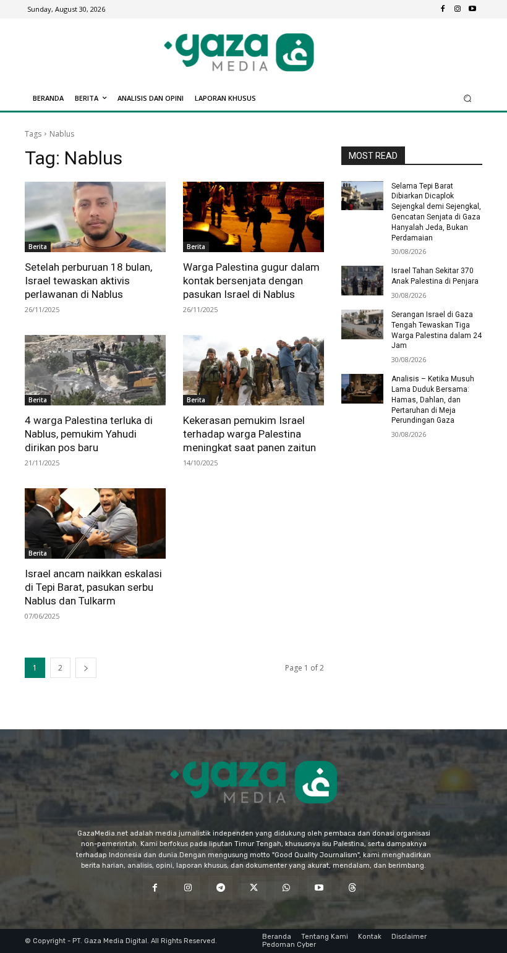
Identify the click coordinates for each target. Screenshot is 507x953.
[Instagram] (457, 9)
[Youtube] (472, 9)
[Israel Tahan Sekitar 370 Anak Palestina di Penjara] (362, 280)
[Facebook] (442, 9)
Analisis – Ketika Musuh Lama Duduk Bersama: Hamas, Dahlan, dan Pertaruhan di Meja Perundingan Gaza (432, 400)
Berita (37, 246)
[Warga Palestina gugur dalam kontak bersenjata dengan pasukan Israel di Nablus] (253, 217)
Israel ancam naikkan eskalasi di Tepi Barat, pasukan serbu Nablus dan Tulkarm (93, 587)
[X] (253, 888)
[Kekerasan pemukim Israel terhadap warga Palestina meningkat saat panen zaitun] (253, 370)
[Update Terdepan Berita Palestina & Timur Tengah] (239, 52)
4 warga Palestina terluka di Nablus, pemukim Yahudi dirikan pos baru (89, 434)
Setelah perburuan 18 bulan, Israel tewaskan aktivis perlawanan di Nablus (88, 280)
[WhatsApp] (287, 888)
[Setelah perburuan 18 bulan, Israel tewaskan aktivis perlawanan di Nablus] (95, 217)
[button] (468, 98)
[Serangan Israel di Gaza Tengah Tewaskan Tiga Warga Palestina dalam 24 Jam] (362, 324)
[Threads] (352, 888)
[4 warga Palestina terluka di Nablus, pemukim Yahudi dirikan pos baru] (95, 370)
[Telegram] (220, 888)
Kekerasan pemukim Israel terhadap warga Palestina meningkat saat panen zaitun (249, 434)
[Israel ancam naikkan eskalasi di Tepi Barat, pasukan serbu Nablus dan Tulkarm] (95, 523)
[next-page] (85, 668)
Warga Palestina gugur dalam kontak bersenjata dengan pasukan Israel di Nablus (251, 280)
